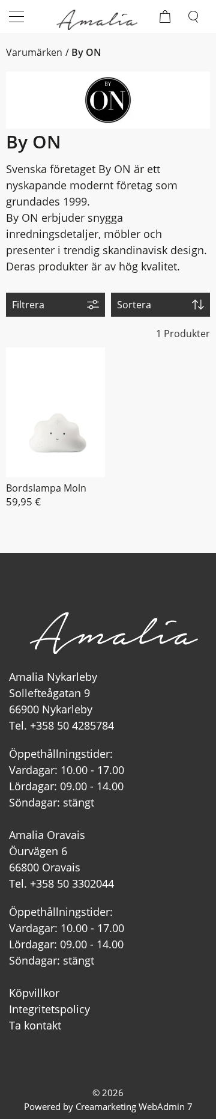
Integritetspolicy (49, 1009)
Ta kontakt (35, 1025)
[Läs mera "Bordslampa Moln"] (55, 412)
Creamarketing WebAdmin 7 (134, 1106)
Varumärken (34, 52)
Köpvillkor (34, 993)
